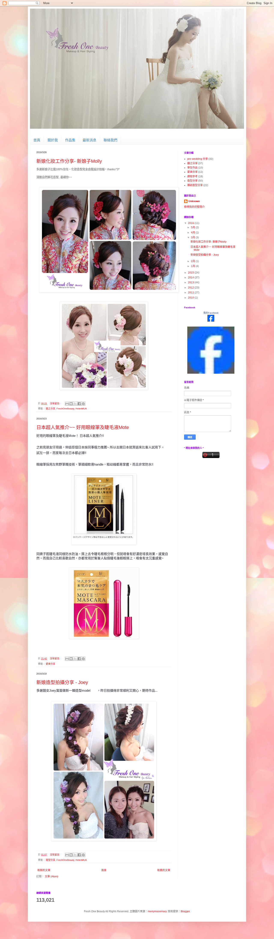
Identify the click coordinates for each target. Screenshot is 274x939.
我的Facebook (211, 313)
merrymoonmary (157, 911)
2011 (191, 292)
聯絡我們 (110, 140)
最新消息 (89, 140)
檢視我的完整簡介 (194, 206)
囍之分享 (50, 408)
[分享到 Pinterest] (83, 404)
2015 (191, 272)
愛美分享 (50, 664)
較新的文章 (43, 870)
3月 (193, 237)
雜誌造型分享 (195, 185)
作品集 (70, 140)
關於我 (53, 140)
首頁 (36, 140)
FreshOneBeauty (65, 408)
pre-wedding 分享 (197, 158)
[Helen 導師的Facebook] (210, 320)
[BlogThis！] (71, 404)
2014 (191, 277)
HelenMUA (81, 408)
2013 (191, 282)
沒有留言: (55, 403)
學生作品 (192, 167)
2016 (191, 223)
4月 (193, 232)
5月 (193, 227)
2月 (193, 261)
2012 (191, 287)
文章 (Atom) (51, 876)
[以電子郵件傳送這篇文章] (67, 404)
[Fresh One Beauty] (210, 349)
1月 (193, 266)
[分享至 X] (75, 404)
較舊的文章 (163, 870)
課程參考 (192, 176)
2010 (191, 297)
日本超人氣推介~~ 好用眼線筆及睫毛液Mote (82, 427)
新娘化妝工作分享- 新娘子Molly (69, 161)
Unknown (194, 201)
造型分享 (50, 860)
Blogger (185, 911)
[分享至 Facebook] (79, 404)
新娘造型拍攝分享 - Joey (62, 682)
